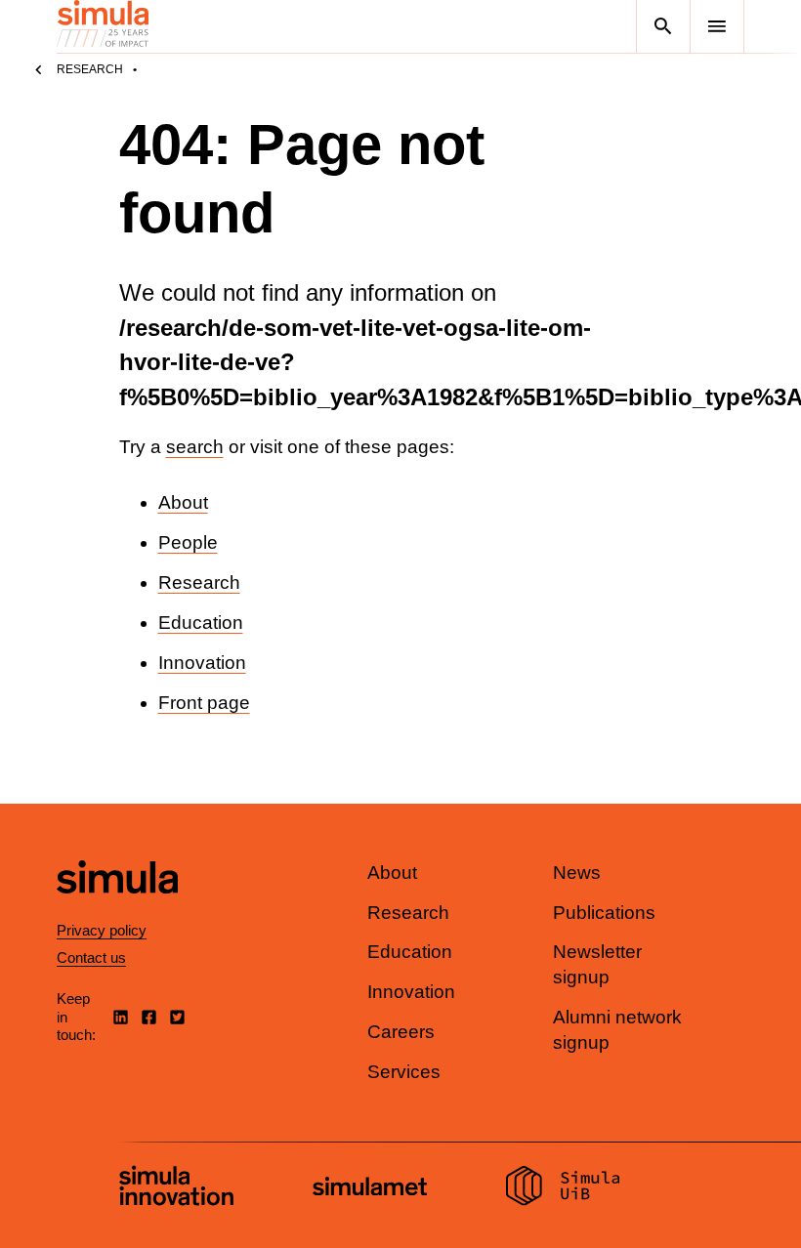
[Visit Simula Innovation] (176, 1188)
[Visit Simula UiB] (563, 1188)
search (195, 447)
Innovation (202, 662)
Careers (401, 1031)
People (188, 542)
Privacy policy (102, 930)
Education (200, 622)
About (183, 502)
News (577, 872)
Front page (204, 702)
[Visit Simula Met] (370, 1189)
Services (404, 1071)
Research (90, 69)
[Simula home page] (117, 910)
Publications (604, 912)
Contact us (91, 957)
